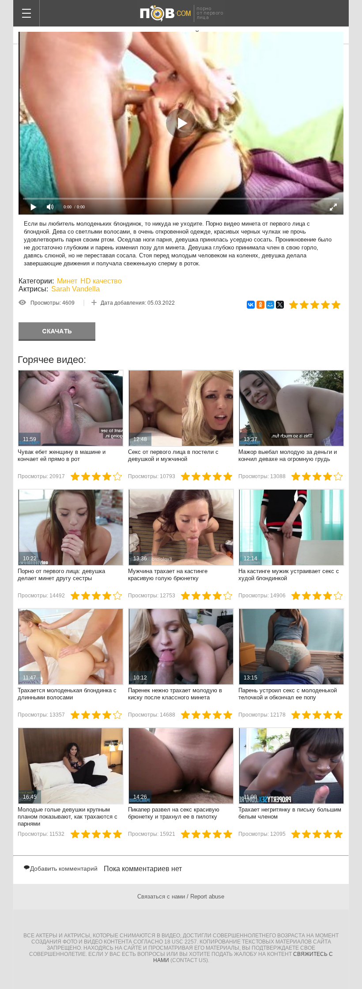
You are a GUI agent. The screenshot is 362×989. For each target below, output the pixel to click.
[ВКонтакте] (251, 305)
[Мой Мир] (270, 305)
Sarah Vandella (75, 289)
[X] (280, 305)
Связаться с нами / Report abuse (180, 896)
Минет (67, 281)
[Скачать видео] (57, 331)
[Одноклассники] (260, 305)
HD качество (101, 281)
